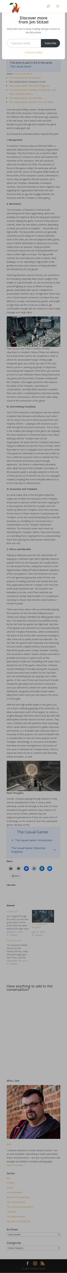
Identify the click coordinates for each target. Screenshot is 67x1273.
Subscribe (50, 43)
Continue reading (33, 52)
